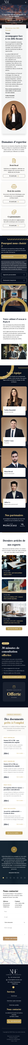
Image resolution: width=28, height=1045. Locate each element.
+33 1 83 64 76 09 (15, 1021)
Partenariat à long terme (9, 280)
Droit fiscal (14, 996)
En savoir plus (13, 176)
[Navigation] (25, 2)
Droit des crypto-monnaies (14, 1000)
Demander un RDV (12, 20)
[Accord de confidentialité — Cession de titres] (14, 817)
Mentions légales (13, 1037)
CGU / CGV (14, 1041)
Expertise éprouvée (8, 256)
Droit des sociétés (14, 1005)
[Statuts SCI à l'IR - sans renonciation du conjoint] (14, 746)
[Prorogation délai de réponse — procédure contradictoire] (14, 793)
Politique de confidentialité (13, 1039)
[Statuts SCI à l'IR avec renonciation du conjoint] (14, 770)
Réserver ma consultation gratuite (13, 677)
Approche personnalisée (9, 274)
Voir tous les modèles (13, 833)
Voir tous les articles (13, 628)
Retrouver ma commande (13, 1036)
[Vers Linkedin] (14, 987)
